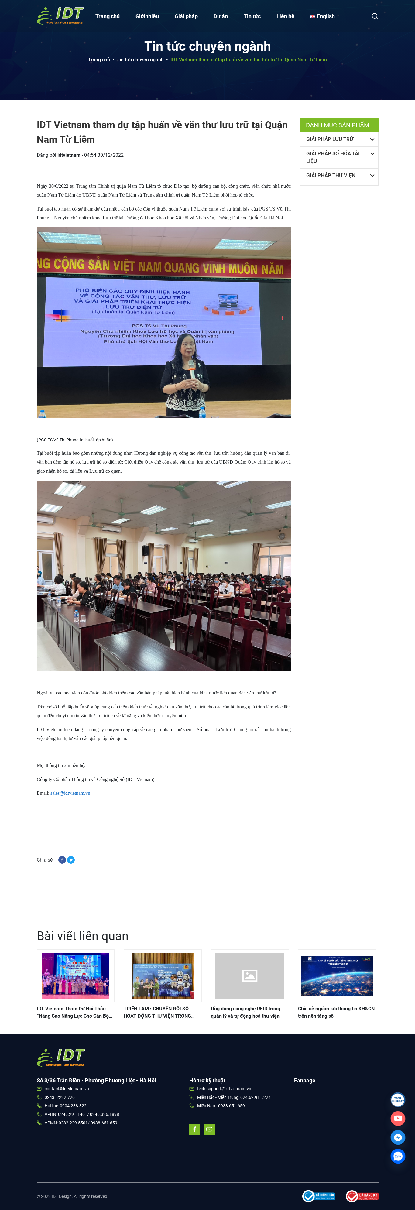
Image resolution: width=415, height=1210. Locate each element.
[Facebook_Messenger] (398, 1137)
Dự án (221, 16)
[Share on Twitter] (71, 859)
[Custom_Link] (398, 1118)
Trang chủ (107, 16)
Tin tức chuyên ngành (140, 60)
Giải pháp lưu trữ (329, 139)
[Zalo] (398, 1156)
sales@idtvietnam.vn (70, 793)
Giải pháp (186, 16)
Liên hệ (285, 16)
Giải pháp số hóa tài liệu (333, 157)
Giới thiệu (147, 16)
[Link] (398, 1100)
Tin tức (252, 16)
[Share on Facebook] (62, 859)
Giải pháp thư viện (330, 175)
